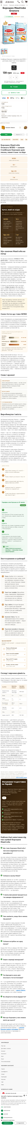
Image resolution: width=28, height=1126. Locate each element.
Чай (2, 1082)
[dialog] (14, 1110)
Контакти (3, 1053)
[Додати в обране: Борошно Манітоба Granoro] (25, 23)
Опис (6, 134)
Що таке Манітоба (6, 139)
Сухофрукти (4, 1071)
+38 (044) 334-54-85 (10, 1093)
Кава (2, 1084)
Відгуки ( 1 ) (19, 134)
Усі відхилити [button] (20, 1123)
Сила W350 (15, 139)
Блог (2, 1056)
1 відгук (22, 16)
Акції (2, 1059)
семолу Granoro (20, 990)
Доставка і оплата (6, 1048)
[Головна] (1, 5)
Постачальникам (5, 1061)
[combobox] (24, 1095)
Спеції (2, 1074)
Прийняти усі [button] (7, 1123)
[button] (23, 81)
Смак (22, 139)
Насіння (3, 1079)
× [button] (26, 1095)
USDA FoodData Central (21, 777)
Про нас (3, 1046)
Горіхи (3, 1069)
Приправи (4, 1076)
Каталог (3, 1051)
